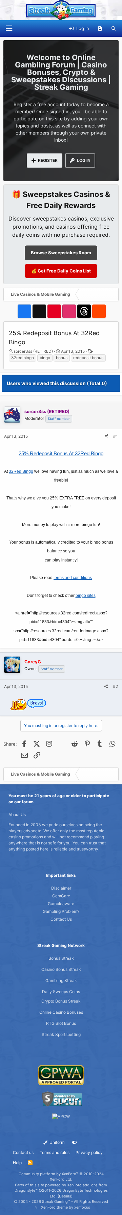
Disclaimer (61, 888)
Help (17, 1162)
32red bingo (22, 357)
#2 (115, 686)
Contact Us (61, 919)
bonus (61, 357)
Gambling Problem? (61, 911)
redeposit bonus (88, 357)
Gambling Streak (61, 980)
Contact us (23, 1152)
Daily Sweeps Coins (61, 991)
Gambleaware (61, 903)
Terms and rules (54, 1152)
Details (65, 1196)
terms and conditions (73, 577)
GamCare (61, 895)
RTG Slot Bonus (61, 1023)
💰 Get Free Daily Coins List (61, 270)
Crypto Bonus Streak (61, 1001)
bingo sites (86, 595)
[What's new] (100, 28)
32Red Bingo (21, 471)
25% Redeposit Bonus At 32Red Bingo (61, 453)
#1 (115, 436)
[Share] (106, 436)
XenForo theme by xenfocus (65, 1207)
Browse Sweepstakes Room (61, 252)
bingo (45, 357)
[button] (8, 28)
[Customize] (74, 1142)
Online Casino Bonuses (61, 1012)
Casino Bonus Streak (61, 969)
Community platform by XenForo (61, 1176)
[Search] (114, 28)
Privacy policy (89, 1152)
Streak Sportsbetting (61, 1034)
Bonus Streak (61, 958)
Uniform (56, 1142)
